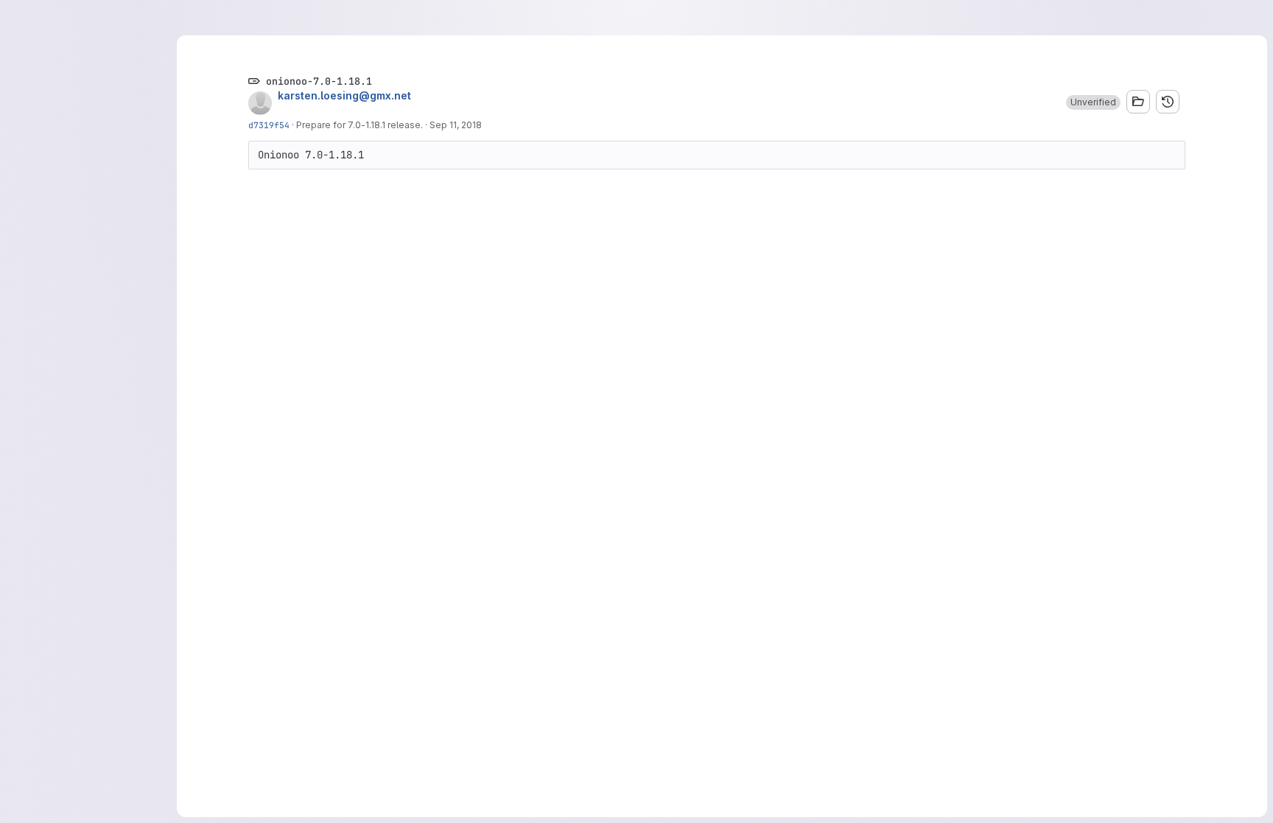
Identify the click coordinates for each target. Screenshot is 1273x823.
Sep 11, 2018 (455, 124)
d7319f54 (269, 124)
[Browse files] (1138, 101)
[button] (1093, 102)
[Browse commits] (1167, 101)
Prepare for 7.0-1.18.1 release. (359, 124)
